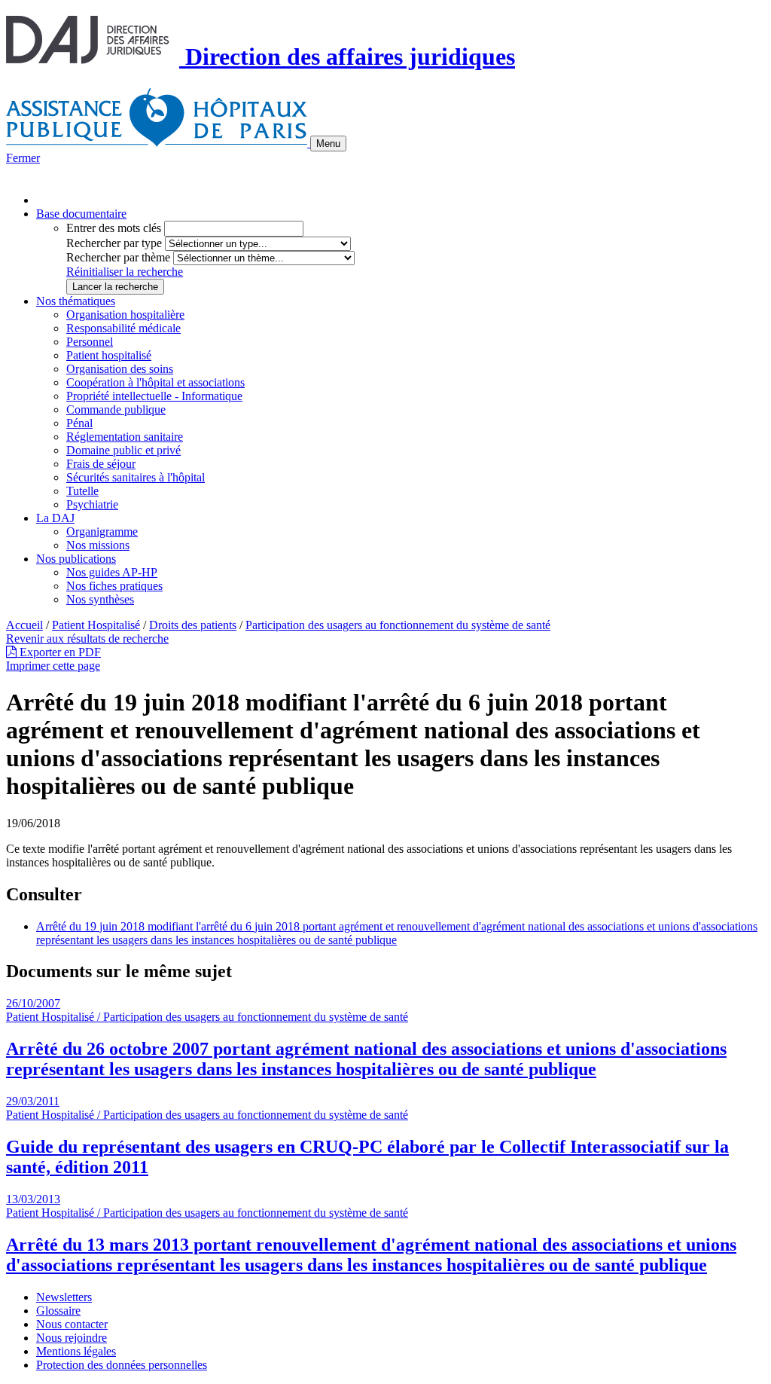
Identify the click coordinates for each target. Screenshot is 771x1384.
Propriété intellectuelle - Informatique (154, 396)
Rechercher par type (114, 243)
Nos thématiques (75, 301)
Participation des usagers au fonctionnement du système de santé (397, 625)
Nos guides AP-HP (111, 572)
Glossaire (58, 1310)
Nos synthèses (100, 599)
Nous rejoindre (71, 1337)
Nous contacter (72, 1324)
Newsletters (64, 1297)
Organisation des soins (119, 368)
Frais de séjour (101, 463)
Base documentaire (81, 213)
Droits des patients (192, 625)
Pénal (79, 423)
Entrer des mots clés (113, 228)
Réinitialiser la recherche (124, 271)
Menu (328, 143)
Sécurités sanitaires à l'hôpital (135, 477)
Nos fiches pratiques (114, 585)
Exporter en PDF (59, 652)
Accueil (24, 625)
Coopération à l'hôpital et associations (155, 382)
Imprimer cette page (53, 665)
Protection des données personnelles (121, 1364)
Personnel (89, 341)
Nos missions (98, 545)
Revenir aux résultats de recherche (87, 638)
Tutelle (82, 490)
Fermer (23, 157)
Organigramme (102, 531)
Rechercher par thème (118, 257)
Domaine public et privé (123, 450)
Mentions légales (76, 1351)
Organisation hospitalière (125, 314)
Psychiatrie (92, 504)
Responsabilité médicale (123, 328)
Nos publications (76, 558)
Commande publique (116, 409)
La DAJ (55, 518)
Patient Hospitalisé (96, 625)
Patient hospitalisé (108, 355)
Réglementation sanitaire (124, 436)
